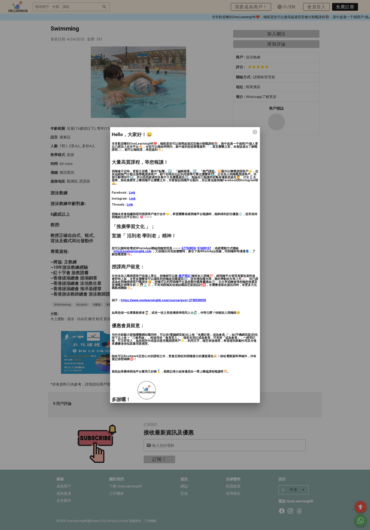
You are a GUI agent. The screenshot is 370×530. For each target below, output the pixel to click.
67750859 (188, 248)
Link (132, 192)
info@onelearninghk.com (132, 251)
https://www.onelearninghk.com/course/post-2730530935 (163, 300)
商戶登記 (184, 276)
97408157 (204, 248)
